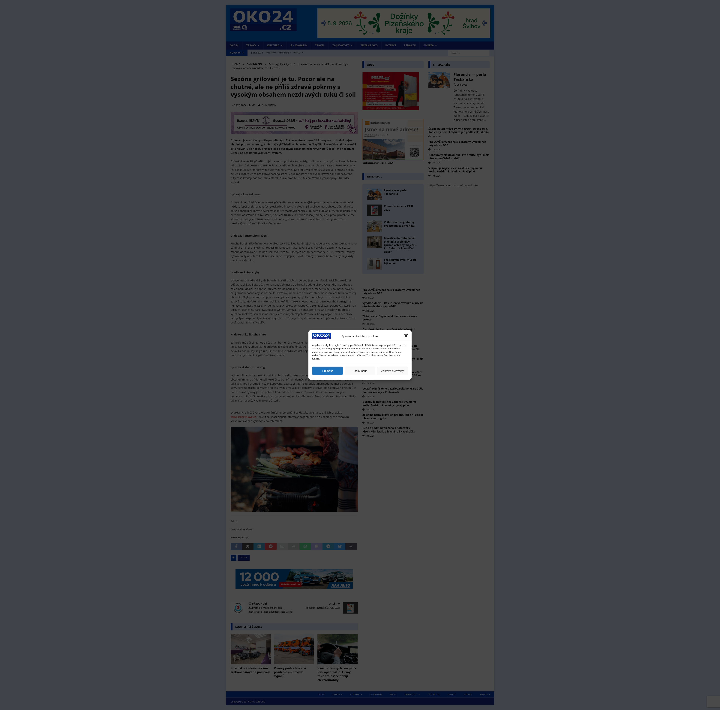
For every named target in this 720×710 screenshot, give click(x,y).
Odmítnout (360, 370)
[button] (406, 336)
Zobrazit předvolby (392, 370)
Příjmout (327, 370)
